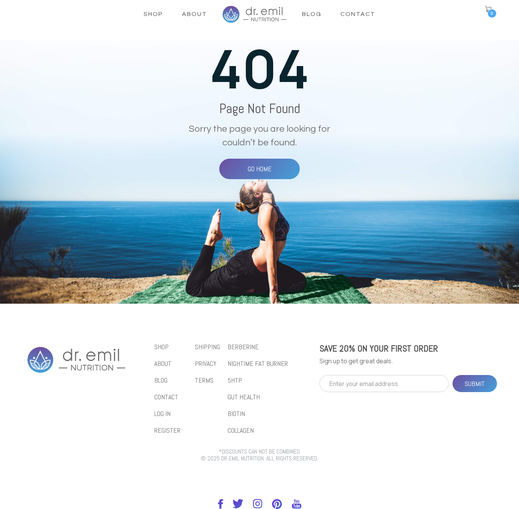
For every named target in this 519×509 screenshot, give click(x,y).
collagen (241, 430)
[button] (488, 9)
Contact (357, 14)
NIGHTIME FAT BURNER (258, 363)
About (194, 14)
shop (153, 14)
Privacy (206, 363)
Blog (311, 14)
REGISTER (167, 430)
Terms (204, 380)
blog (161, 380)
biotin (236, 414)
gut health (244, 397)
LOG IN (162, 414)
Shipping (207, 347)
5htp (235, 380)
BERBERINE (243, 347)
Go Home (260, 168)
